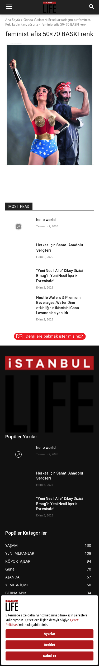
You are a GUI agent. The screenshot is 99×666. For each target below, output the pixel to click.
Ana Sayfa (12, 19)
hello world (46, 220)
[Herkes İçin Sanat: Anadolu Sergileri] (18, 252)
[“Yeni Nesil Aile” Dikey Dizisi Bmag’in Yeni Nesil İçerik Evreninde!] (18, 277)
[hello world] (18, 226)
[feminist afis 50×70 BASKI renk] (49, 105)
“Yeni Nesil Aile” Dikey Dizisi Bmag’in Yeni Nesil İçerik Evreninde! (59, 276)
